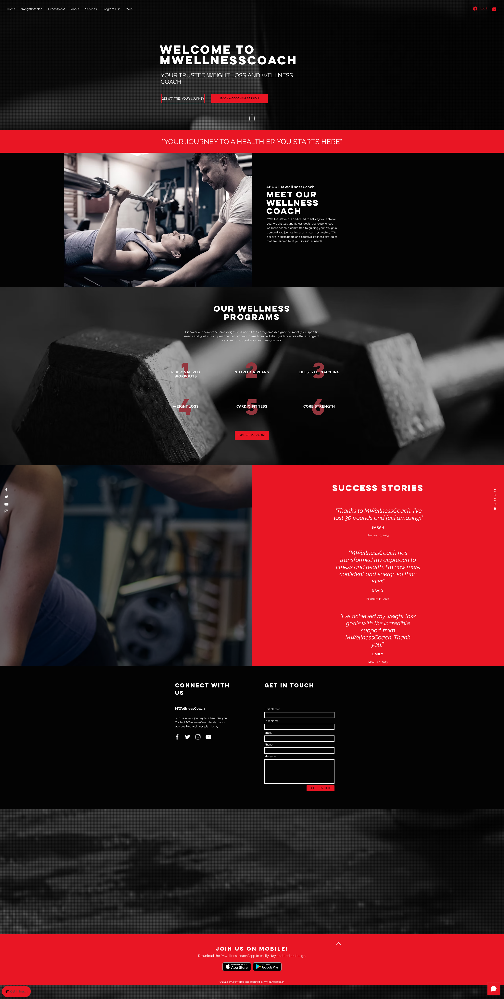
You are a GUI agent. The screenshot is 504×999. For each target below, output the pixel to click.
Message (270, 756)
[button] (494, 8)
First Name (271, 709)
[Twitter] (6, 496)
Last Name (271, 721)
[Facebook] (6, 489)
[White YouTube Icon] (208, 737)
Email (268, 732)
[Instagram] (6, 511)
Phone (268, 744)
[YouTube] (6, 504)
